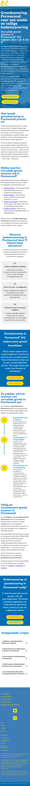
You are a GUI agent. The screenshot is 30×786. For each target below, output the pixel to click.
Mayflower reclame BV (17, 783)
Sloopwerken (4, 735)
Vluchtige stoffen (10, 208)
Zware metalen (9, 195)
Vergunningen (4, 750)
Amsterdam (19, 566)
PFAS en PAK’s (9, 188)
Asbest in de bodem (11, 202)
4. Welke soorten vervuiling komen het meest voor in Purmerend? (13, 665)
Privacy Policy (26, 783)
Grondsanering (5, 738)
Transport (3, 743)
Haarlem (4, 568)
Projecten (3, 728)
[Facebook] (15, 711)
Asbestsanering (5, 740)
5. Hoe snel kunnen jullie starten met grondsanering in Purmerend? (13, 673)
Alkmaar (11, 566)
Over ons (3, 731)
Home (2, 723)
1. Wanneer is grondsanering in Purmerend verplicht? (12, 642)
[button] (28, 2)
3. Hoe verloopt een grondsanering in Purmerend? (13, 657)
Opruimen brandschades (4, 746)
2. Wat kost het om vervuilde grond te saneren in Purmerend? (13, 650)
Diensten (3, 725)
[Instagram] (15, 718)
